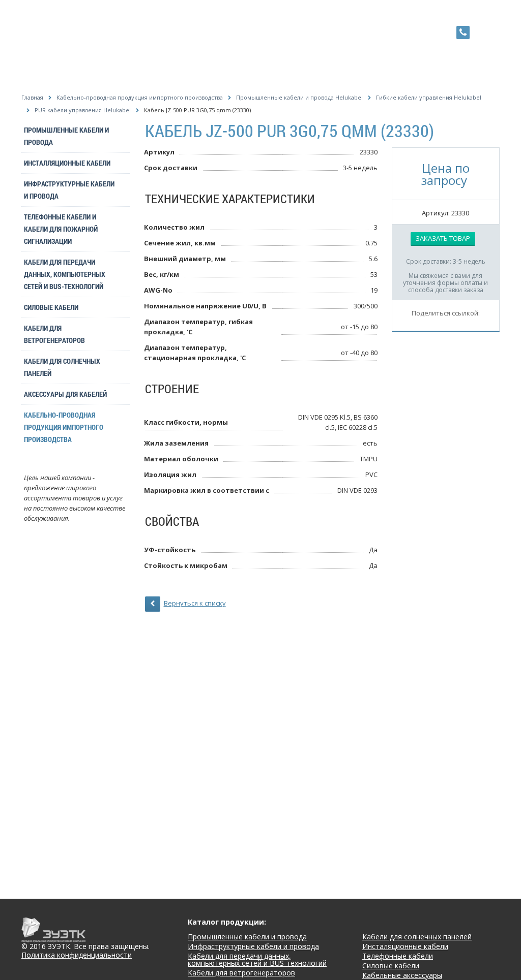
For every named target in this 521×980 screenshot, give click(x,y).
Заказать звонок (484, 31)
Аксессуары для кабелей (65, 394)
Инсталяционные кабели (405, 946)
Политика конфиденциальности (76, 955)
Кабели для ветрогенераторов (54, 334)
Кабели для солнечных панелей (62, 367)
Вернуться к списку (195, 603)
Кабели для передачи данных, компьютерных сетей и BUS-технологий (64, 274)
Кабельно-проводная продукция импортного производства (139, 97)
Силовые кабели (51, 307)
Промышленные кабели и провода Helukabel (299, 97)
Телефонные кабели (397, 956)
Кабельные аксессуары (402, 975)
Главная (32, 97)
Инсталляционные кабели (67, 163)
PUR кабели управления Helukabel (83, 110)
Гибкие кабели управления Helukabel (428, 97)
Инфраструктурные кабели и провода (69, 190)
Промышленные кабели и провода (66, 136)
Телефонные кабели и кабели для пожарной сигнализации (61, 229)
